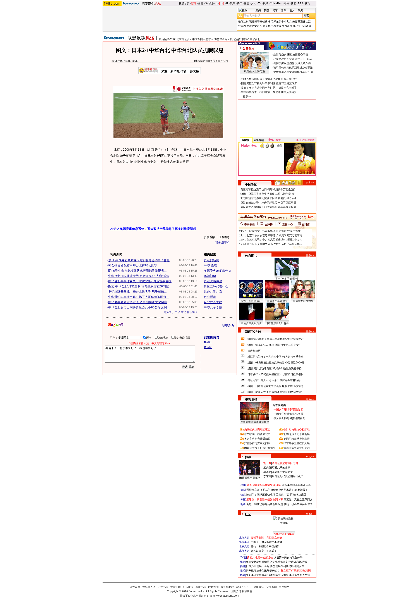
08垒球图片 (220, 39)
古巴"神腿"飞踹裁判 (286, 278)
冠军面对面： (280, 405)
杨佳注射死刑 (246, 21)
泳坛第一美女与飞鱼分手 (288, 557)
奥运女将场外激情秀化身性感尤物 (265, 561)
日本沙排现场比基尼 (258, 566)
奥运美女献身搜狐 (303, 301)
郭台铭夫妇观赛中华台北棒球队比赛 (132, 265)
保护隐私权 (227, 587)
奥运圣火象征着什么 (217, 270)
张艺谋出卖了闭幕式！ (264, 550)
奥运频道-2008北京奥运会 (174, 39)
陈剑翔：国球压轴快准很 (260, 494)
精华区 (208, 342)
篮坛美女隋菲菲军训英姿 (296, 485)
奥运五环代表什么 (216, 286)
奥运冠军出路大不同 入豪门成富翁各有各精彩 (274, 380)
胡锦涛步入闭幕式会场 (296, 434)
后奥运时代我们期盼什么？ (287, 476)
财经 (221, 3)
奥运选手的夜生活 (299, 575)
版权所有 (247, 591)
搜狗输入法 (148, 587)
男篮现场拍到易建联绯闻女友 (287, 566)
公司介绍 (259, 587)
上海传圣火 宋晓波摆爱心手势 (290, 54)
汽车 (232, 3)
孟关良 (267, 467)
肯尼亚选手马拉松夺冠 (296, 447)
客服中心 (201, 587)
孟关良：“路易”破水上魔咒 (291, 494)
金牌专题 (258, 140)
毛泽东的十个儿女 (281, 21)
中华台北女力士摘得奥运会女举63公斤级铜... (138, 307)
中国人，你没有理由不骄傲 (266, 542)
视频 (265, 3)
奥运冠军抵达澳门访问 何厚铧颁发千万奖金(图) (267, 189)
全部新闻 (271, 587)
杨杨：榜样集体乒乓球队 (298, 504)
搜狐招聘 (175, 587)
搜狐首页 (184, 3)
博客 (293, 3)
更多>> (247, 96)
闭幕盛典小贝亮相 (249, 477)
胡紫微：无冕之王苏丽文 (298, 499)
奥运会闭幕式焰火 (277, 301)
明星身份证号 (284, 26)
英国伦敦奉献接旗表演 (296, 438)
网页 (266, 10)
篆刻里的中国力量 (282, 471)
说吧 (300, 10)
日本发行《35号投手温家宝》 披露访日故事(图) (275, 374)
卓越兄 (267, 471)
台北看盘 (210, 297)
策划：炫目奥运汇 (251, 301)
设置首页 (135, 587)
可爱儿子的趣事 (281, 467)
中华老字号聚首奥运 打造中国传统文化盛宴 (137, 302)
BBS (300, 3)
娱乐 (211, 3)
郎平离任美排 (262, 21)
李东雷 (267, 476)
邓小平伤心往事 (302, 26)
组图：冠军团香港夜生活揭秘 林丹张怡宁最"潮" (267, 193)
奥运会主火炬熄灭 (251, 323)
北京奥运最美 (300, 489)
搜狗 (307, 3)
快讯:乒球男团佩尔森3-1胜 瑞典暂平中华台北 (139, 260)
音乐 (283, 10)
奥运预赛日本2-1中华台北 (245, 39)
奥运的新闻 (211, 260)
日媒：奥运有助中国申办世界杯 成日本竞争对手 (269, 87)
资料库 (306, 224)
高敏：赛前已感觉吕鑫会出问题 (264, 504)
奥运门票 (210, 276)
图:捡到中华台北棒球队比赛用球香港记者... (137, 270)
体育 (200, 3)
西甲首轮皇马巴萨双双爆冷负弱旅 (293, 67)
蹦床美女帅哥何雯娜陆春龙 (289, 418)
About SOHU (243, 587)
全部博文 (284, 587)
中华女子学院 (213, 307)
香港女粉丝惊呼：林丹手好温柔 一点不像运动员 (268, 202)
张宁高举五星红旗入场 (296, 443)
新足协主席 (269, 26)
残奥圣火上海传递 (254, 71)
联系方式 (213, 587)
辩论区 (208, 347)
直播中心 (287, 224)
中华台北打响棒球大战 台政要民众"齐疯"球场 (138, 276)
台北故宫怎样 (213, 302)
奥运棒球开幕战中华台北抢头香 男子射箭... (137, 291)
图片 (292, 10)
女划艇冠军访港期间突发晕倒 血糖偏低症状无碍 (268, 198)
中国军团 (197, 39)
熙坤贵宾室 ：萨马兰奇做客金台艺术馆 (269, 489)
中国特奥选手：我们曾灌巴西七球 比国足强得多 (269, 92)
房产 (239, 3)
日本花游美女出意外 (277, 323)
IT (227, 3)
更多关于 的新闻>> (180, 312)
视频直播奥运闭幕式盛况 (254, 421)
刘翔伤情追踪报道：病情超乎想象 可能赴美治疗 (269, 79)
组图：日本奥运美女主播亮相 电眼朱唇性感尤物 (275, 386)
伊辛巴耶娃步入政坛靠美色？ (263, 570)
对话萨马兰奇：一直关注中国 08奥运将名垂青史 (275, 356)
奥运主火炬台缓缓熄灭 (257, 438)
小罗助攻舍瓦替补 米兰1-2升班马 (292, 58)
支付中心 (163, 587)
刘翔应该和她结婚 (296, 561)
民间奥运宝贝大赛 (256, 575)
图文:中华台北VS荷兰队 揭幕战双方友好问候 (138, 286)
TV (259, 3)
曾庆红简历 (254, 350)
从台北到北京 (213, 291)
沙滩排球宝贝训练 (278, 575)
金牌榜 (245, 140)
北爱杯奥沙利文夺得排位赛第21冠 (293, 72)
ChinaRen (276, 3)
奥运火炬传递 (213, 281)
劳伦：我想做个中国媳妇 (265, 546)
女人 (253, 3)
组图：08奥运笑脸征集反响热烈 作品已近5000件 (275, 362)
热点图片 (251, 255)
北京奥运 (244, 537)
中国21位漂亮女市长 (250, 26)
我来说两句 (201, 60)
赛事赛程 (249, 224)
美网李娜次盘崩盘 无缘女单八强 (292, 63)
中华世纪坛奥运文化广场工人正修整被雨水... (138, 297)
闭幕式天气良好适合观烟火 (260, 447)
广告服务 (188, 587)
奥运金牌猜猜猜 (305, 139)
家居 (246, 3)
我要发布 (228, 325)
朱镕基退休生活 (301, 21)
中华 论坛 (210, 265)
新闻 (193, 3)
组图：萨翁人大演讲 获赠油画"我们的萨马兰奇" (274, 392)
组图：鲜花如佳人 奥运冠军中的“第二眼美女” (273, 344)
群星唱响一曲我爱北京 (257, 434)
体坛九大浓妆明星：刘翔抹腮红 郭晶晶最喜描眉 (268, 206)
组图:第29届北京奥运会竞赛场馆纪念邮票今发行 (275, 339)
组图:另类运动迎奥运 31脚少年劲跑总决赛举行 (274, 368)
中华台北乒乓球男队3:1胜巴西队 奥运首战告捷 (140, 281)
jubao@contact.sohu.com (224, 595)
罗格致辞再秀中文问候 (257, 443)
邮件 (286, 3)
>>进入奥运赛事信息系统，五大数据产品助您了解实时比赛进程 (153, 229)
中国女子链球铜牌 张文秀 (288, 413)
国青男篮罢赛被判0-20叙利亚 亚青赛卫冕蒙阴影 (269, 83)
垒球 (208, 39)
